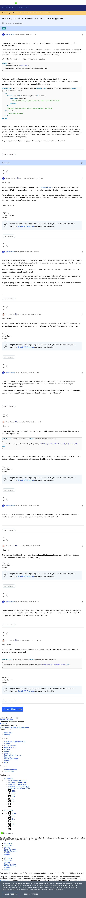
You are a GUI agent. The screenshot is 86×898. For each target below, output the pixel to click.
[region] (43, 889)
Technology (8, 845)
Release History (10, 747)
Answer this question (13, 709)
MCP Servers (5, 727)
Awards (7, 847)
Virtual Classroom (11, 759)
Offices (7, 855)
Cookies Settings (31, 894)
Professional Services (12, 755)
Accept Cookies (11, 894)
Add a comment (9, 154)
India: (17, 784)
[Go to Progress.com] (7, 834)
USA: (17, 781)
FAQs (6, 762)
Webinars (7, 753)
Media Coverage (10, 851)
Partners (7, 757)
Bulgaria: (18, 786)
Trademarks (4, 880)
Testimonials (9, 772)
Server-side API (45, 187)
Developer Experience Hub (14, 742)
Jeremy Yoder (9, 34)
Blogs (6, 751)
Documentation (10, 745)
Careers (7, 853)
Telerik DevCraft (6, 720)
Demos (7, 744)
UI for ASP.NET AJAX (22, 7)
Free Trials (8, 733)
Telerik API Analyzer (26, 226)
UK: (17, 782)
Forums (7, 749)
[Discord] (9, 807)
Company (8, 843)
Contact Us (8, 779)
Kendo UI (3, 723)
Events (7, 761)
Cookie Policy (60, 887)
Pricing (7, 735)
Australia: (19, 788)
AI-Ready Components (20, 727)
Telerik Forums (8, 7)
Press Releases (10, 849)
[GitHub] (9, 805)
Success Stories (10, 770)
